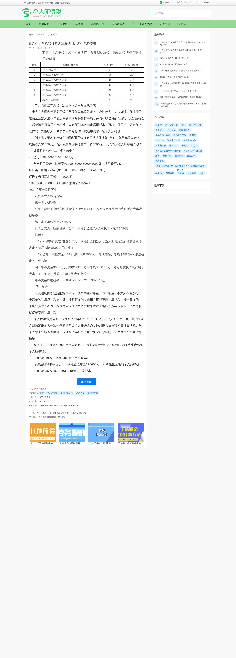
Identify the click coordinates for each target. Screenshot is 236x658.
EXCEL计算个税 (142, 24)
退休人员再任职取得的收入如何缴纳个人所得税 (42, 443)
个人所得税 (52, 393)
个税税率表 (118, 24)
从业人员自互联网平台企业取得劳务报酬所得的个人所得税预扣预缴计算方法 (72, 443)
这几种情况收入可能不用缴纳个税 (174, 58)
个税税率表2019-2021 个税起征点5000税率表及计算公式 (61, 413)
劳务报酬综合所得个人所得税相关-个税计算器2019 (182, 97)
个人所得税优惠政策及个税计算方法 (52, 417)
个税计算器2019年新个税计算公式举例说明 (178, 91)
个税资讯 (183, 24)
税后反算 (44, 24)
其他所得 (52, 34)
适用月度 (80, 393)
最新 (42, 393)
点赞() (88, 381)
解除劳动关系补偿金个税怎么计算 (174, 77)
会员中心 (206, 2)
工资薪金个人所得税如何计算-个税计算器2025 (130, 443)
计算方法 (165, 24)
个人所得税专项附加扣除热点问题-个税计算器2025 (101, 443)
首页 (28, 24)
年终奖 (79, 24)
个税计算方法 (67, 393)
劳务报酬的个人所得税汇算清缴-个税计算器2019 (181, 71)
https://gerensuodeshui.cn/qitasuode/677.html (58, 405)
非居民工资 (97, 24)
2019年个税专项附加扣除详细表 (174, 64)
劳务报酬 (62, 24)
